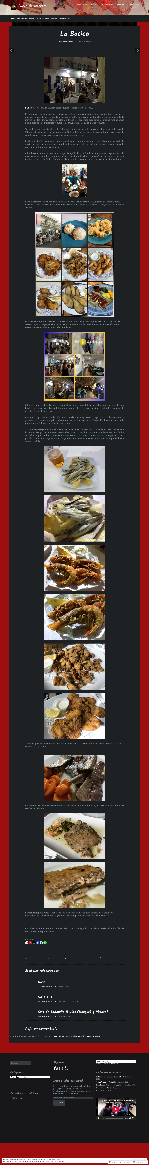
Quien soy (120, 5)
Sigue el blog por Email (68, 1081)
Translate (114, 1064)
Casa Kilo (45, 997)
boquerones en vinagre (61, 958)
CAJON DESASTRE (107, 5)
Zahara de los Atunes (115, 958)
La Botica (91, 958)
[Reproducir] (99, 1118)
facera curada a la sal (73, 958)
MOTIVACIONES (133, 5)
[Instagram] (61, 1068)
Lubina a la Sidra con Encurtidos (109, 1077)
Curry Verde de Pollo (104, 1082)
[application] (116, 1109)
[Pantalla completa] (133, 1118)
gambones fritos (84, 958)
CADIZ (35, 958)
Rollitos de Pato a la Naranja (107, 1085)
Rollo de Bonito (102, 1088)
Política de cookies (59, 1161)
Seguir (59, 1103)
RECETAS (94, 5)
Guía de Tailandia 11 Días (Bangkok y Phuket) (73, 1012)
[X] (66, 1068)
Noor (41, 982)
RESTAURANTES (82, 5)
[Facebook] (55, 1068)
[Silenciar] (130, 1118)
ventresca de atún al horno (102, 958)
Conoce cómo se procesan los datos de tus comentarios (75, 1036)
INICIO (71, 5)
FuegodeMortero (65, 41)
